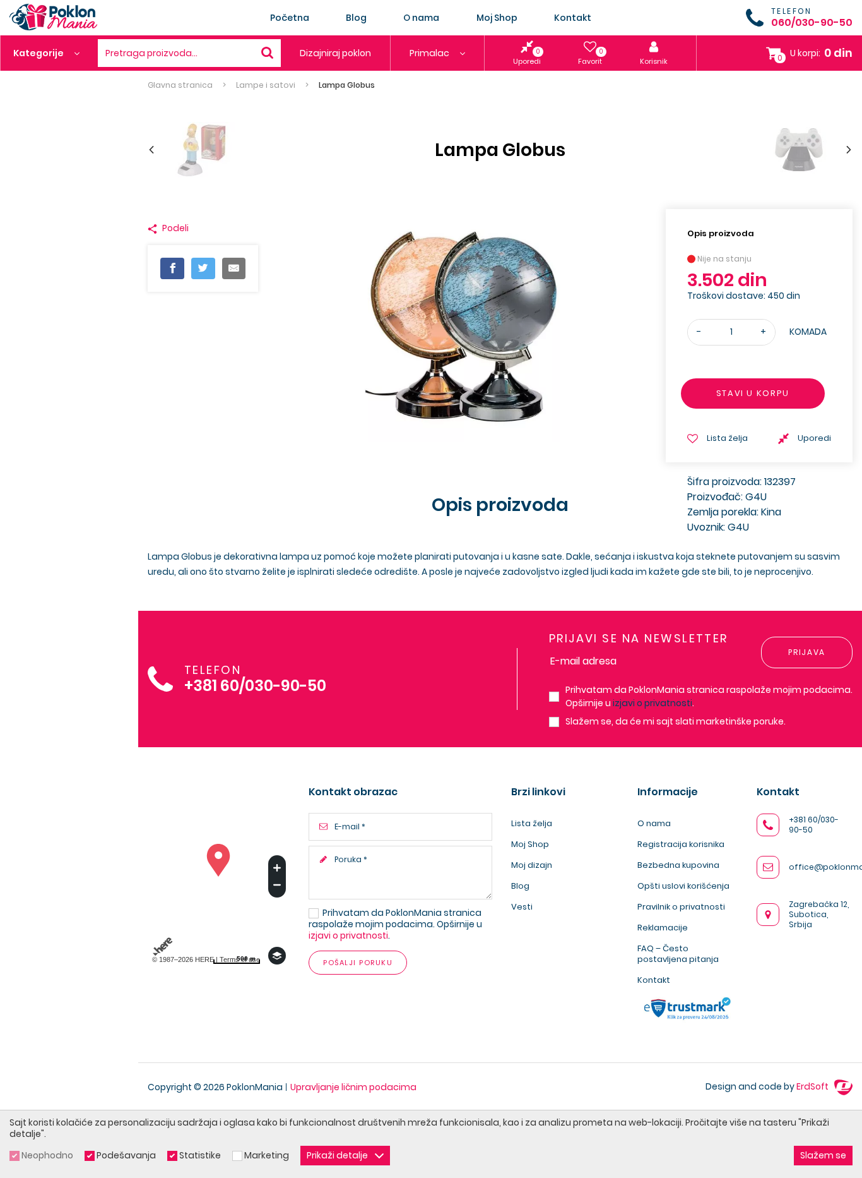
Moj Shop (496, 17)
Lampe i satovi (265, 85)
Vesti (522, 907)
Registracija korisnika (680, 844)
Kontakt (572, 17)
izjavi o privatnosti (652, 703)
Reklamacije (662, 928)
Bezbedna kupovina (678, 865)
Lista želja (531, 823)
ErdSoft (813, 1086)
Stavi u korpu (752, 393)
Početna (289, 17)
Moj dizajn (531, 865)
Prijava (806, 652)
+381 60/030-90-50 (255, 686)
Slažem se (823, 1155)
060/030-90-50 (812, 22)
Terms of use (240, 959)
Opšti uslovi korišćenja (683, 886)
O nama (421, 17)
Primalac (430, 53)
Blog (356, 17)
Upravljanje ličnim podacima (353, 1087)
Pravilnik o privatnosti (681, 907)
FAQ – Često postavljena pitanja (678, 953)
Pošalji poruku (358, 963)
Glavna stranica (180, 85)
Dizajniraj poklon (335, 53)
